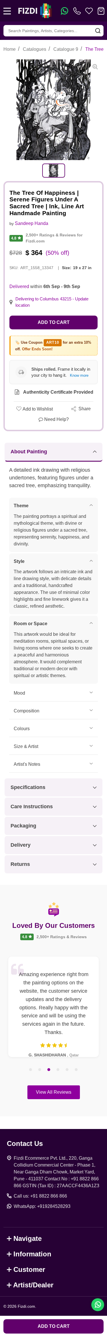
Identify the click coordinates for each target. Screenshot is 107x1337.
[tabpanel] (53, 171)
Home (9, 49)
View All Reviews (53, 1092)
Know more (79, 375)
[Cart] (101, 11)
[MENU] (7, 11)
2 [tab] (40, 1069)
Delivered (19, 286)
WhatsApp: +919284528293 (42, 1206)
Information (32, 1254)
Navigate (27, 1238)
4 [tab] (58, 1069)
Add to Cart (54, 322)
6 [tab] (76, 1069)
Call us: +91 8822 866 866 (40, 1196)
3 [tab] (49, 1069)
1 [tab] (30, 1069)
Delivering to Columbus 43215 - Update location (51, 302)
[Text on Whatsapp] (64, 11)
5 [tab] (67, 1069)
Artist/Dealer (33, 1285)
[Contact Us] (78, 11)
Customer (29, 1269)
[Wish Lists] (89, 11)
